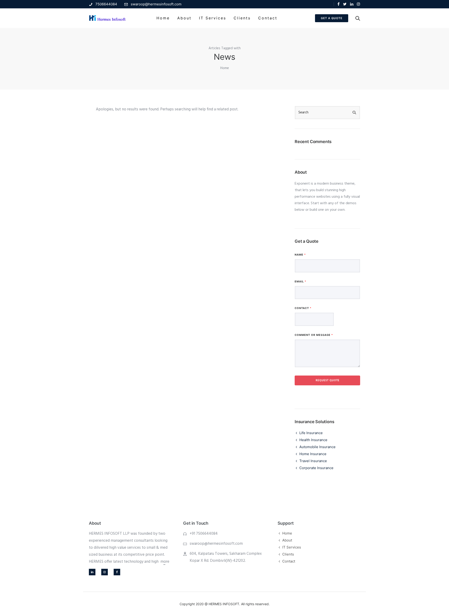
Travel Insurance (313, 461)
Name (300, 254)
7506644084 (106, 4)
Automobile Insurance (317, 447)
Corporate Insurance (316, 468)
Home (163, 18)
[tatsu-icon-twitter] (345, 4)
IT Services (212, 18)
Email (300, 281)
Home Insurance (312, 454)
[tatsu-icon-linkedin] (351, 4)
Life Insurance (311, 433)
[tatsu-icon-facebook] (338, 4)
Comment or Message (314, 335)
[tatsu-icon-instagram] (358, 4)
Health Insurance (313, 440)
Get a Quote (331, 18)
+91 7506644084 (204, 534)
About (184, 18)
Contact (267, 18)
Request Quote (327, 380)
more (164, 562)
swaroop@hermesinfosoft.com (156, 4)
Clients (242, 18)
